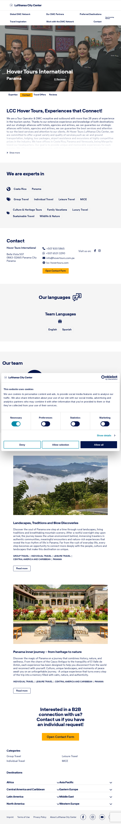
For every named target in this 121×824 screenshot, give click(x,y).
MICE (65, 761)
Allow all (99, 444)
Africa (10, 782)
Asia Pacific (66, 782)
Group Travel (14, 756)
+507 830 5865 (55, 248)
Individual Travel (16, 761)
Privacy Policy (39, 817)
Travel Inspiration (18, 21)
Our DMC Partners (55, 14)
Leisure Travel (70, 756)
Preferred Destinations (90, 14)
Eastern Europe (68, 789)
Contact (97, 21)
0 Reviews (60, 79)
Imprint (10, 817)
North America (15, 804)
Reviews (53, 94)
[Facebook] (83, 817)
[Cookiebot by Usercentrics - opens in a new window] (103, 377)
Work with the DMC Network (60, 21)
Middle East (66, 797)
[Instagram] (92, 817)
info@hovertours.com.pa (60, 258)
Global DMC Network (20, 14)
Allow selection (60, 444)
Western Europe (69, 804)
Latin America (15, 797)
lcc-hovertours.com (57, 263)
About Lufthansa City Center (63, 817)
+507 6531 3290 (55, 253)
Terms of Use (23, 817)
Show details (104, 435)
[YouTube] (102, 817)
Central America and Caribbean (26, 789)
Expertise (13, 94)
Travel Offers (40, 94)
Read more (22, 568)
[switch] (45, 423)
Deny (22, 444)
